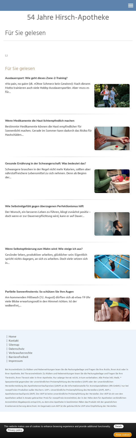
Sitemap (14, 344)
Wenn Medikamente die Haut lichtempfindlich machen (39, 120)
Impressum (16, 360)
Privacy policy (15, 430)
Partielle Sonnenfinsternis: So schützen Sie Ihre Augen (39, 291)
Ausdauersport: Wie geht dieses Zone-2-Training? (36, 78)
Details (118, 426)
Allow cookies (123, 434)
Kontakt (14, 340)
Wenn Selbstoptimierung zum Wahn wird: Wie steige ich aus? (44, 248)
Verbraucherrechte (20, 352)
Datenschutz (16, 348)
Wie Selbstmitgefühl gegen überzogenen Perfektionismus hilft (44, 206)
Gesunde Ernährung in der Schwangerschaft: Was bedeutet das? (45, 163)
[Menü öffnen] (130, 5)
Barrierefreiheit (18, 356)
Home (12, 336)
